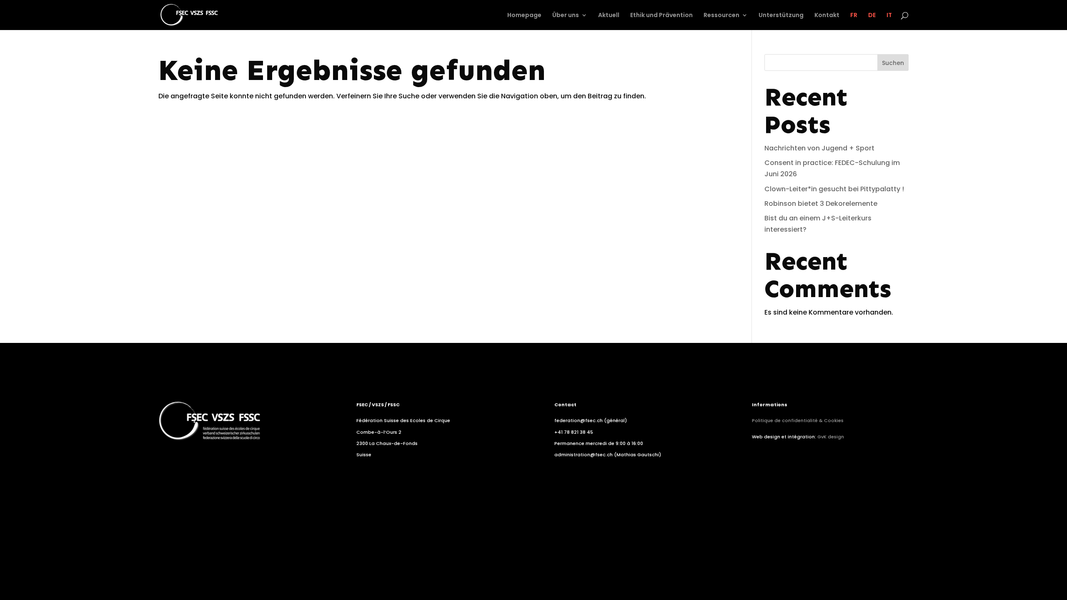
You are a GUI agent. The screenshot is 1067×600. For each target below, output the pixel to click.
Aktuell (608, 15)
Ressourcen (721, 15)
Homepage (524, 15)
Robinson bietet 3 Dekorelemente (820, 203)
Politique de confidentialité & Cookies (798, 420)
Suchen (893, 63)
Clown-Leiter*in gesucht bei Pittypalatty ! (834, 189)
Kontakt (826, 15)
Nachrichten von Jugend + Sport (819, 148)
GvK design (830, 436)
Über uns (565, 15)
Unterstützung (781, 15)
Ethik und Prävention (661, 15)
